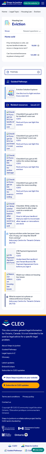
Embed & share (8, 367)
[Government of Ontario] (21, 434)
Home (4, 12)
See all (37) (35, 105)
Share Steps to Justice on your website (22, 378)
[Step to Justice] (12, 3)
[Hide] (38, 3)
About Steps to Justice (11, 346)
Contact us (6, 402)
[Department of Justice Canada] (29, 428)
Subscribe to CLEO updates (13, 371)
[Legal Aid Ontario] (8, 428)
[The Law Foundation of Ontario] (6, 434)
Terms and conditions (11, 397)
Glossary (5, 357)
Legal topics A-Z (8, 353)
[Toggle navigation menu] (43, 3)
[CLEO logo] (13, 323)
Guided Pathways (9, 350)
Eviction (18, 24)
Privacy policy (28, 397)
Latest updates (8, 363)
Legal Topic (14, 12)
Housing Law (26, 12)
